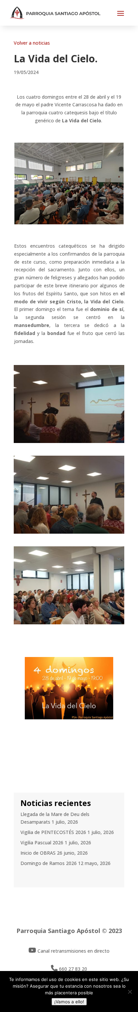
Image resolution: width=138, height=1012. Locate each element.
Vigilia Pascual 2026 (41, 842)
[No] (129, 991)
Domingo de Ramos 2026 (48, 863)
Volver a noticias (32, 43)
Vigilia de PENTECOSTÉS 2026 (53, 832)
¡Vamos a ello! (69, 1001)
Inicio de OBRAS (38, 853)
